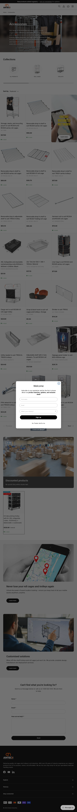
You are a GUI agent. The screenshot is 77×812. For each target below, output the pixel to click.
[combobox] (38, 411)
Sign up (38, 417)
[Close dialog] (59, 383)
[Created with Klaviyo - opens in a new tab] (38, 429)
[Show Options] (56, 411)
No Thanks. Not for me (38, 423)
